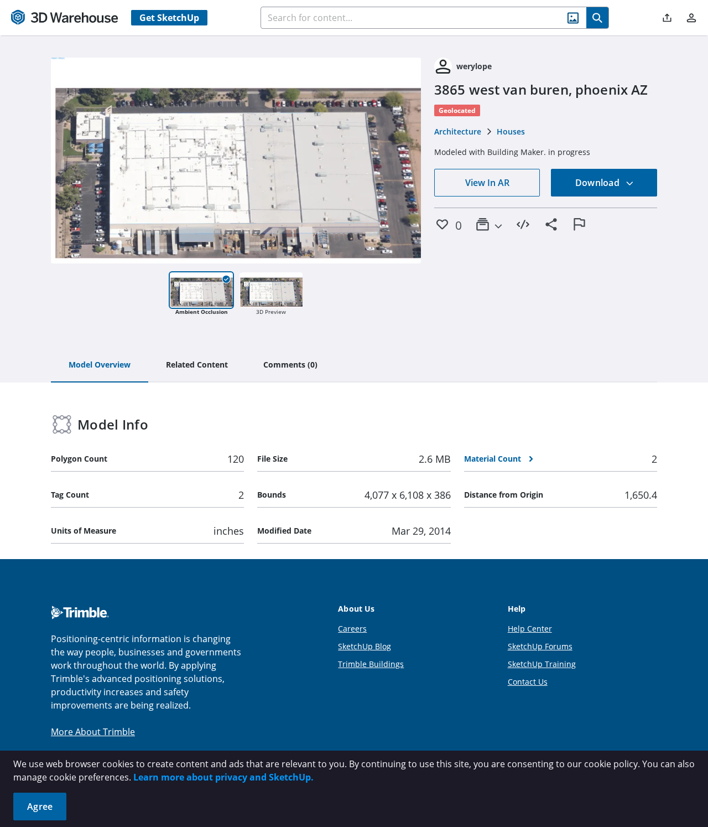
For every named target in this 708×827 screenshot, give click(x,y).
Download (598, 183)
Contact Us (528, 681)
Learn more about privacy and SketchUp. (223, 777)
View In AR (487, 183)
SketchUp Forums (540, 646)
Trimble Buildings (371, 664)
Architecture (457, 131)
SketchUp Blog (364, 646)
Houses (511, 131)
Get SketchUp (169, 18)
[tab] (99, 365)
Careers (352, 628)
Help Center (530, 628)
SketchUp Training (542, 664)
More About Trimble (93, 732)
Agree (40, 806)
